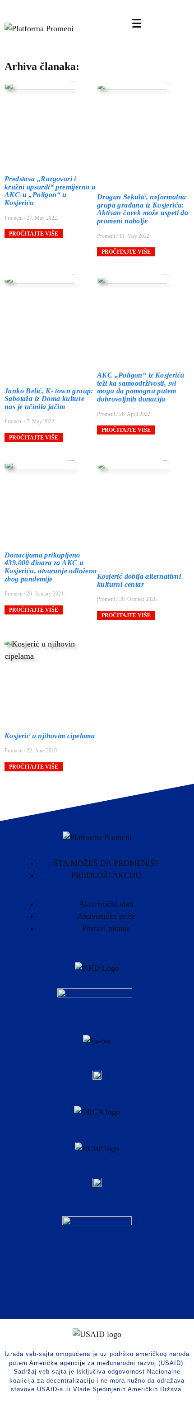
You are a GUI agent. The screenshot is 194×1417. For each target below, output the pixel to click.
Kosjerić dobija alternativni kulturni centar (139, 580)
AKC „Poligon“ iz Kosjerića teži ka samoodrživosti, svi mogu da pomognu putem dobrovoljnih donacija (140, 387)
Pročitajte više (33, 234)
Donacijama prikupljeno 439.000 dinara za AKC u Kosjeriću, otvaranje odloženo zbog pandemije (51, 567)
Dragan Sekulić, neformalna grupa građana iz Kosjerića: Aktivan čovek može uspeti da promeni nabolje (142, 209)
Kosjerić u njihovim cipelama (50, 736)
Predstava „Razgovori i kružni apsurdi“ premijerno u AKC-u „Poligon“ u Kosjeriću (50, 191)
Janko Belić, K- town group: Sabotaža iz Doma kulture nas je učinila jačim (49, 399)
